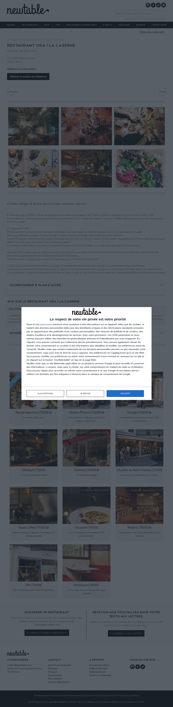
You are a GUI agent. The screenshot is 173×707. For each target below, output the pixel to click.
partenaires (46, 324)
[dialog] (86, 353)
